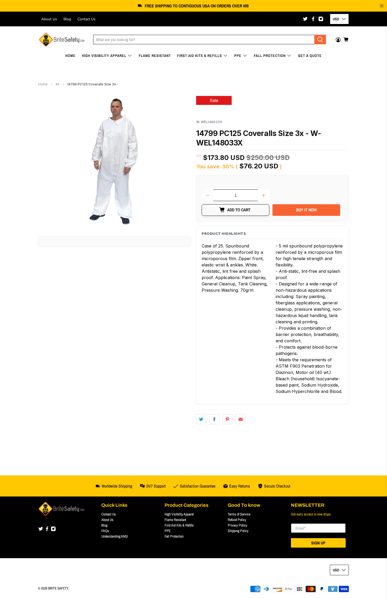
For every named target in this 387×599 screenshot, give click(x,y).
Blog (67, 19)
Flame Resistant (155, 55)
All (57, 84)
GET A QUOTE (310, 55)
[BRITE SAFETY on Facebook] (313, 18)
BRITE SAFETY (58, 588)
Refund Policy (237, 519)
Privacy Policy (237, 525)
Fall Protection (270, 55)
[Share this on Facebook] (214, 419)
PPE (237, 55)
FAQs (105, 530)
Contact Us (86, 19)
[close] (381, 5)
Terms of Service (239, 514)
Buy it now (306, 210)
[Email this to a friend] (241, 419)
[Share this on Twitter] (201, 419)
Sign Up (318, 543)
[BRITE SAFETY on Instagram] (320, 18)
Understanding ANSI (114, 536)
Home (70, 55)
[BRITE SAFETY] (62, 40)
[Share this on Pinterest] (227, 419)
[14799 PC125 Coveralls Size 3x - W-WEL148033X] (114, 162)
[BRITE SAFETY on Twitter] (305, 18)
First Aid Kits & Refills (199, 55)
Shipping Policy (238, 530)
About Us (49, 19)
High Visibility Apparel (104, 55)
